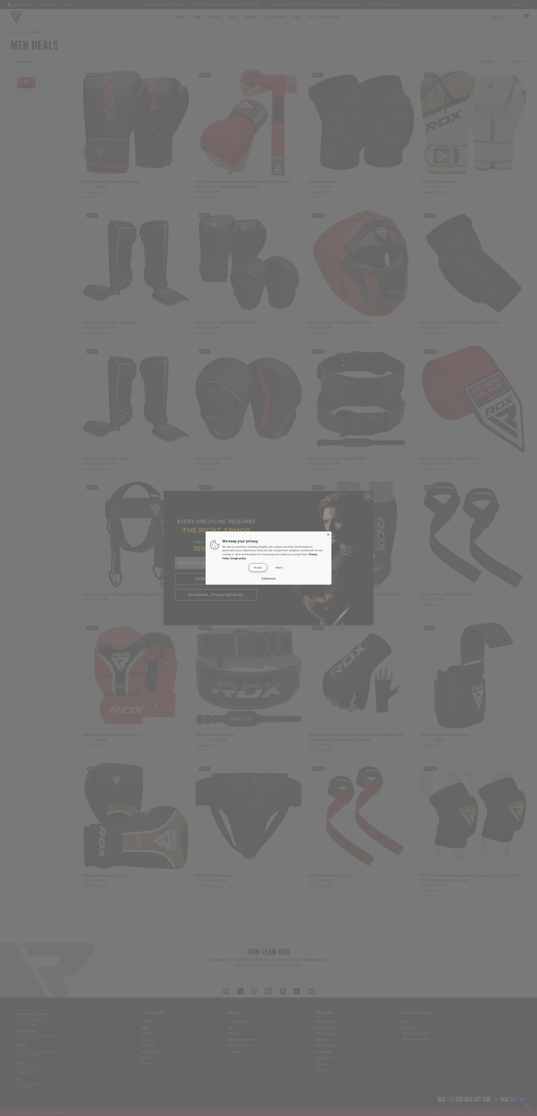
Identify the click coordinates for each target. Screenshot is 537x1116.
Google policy (238, 558)
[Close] (328, 534)
